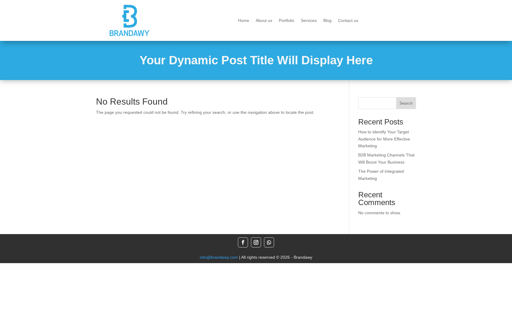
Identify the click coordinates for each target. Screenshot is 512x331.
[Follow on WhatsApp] (269, 242)
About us (264, 20)
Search (406, 103)
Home (243, 20)
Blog (327, 20)
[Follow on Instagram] (256, 242)
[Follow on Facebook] (243, 242)
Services (309, 20)
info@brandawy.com (219, 257)
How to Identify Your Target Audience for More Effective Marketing (384, 138)
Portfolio (286, 20)
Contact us (348, 20)
